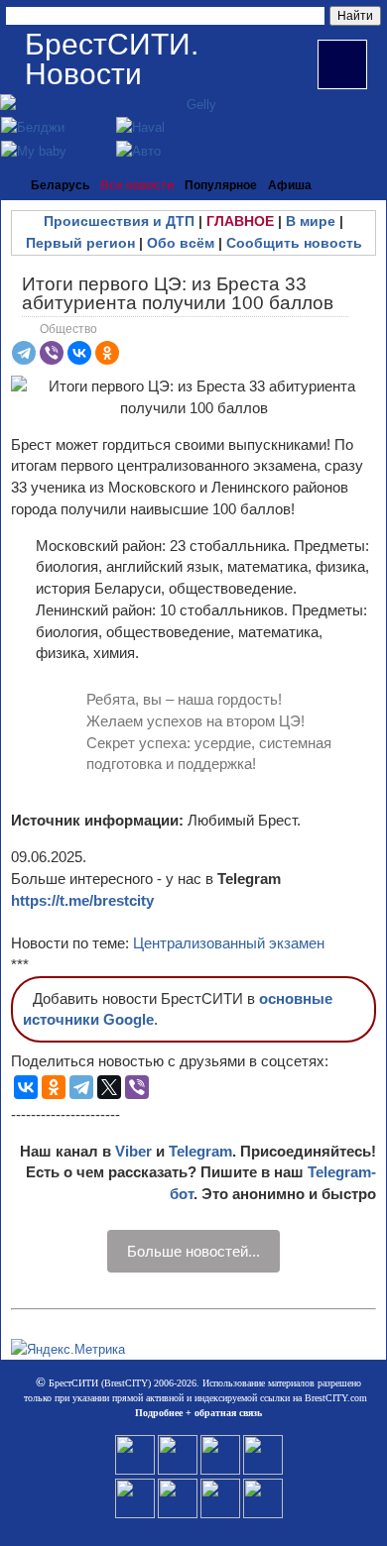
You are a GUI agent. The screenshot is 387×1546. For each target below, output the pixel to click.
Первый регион (80, 243)
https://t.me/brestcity (82, 900)
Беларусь (60, 185)
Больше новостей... (193, 1251)
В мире (310, 221)
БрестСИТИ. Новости (111, 59)
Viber (133, 1151)
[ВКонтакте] (79, 353)
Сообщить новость (294, 243)
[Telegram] (24, 353)
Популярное (221, 185)
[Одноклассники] (107, 353)
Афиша (290, 185)
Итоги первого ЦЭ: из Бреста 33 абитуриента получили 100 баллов (177, 293)
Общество (68, 329)
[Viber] (52, 353)
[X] (109, 1087)
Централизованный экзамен (228, 943)
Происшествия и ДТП (119, 221)
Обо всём (180, 243)
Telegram (200, 1151)
